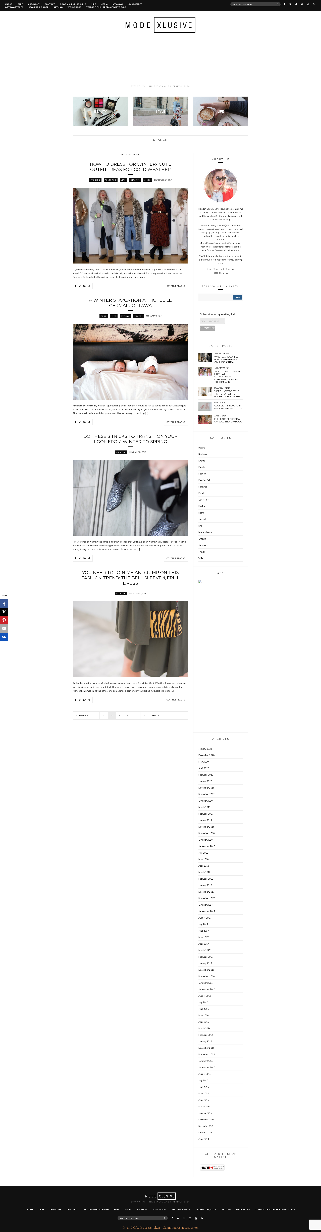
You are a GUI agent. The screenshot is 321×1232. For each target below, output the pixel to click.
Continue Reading (176, 286)
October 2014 (205, 1132)
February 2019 (205, 813)
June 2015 (203, 1087)
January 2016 (205, 1041)
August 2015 (204, 1074)
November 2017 (206, 898)
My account (135, 4)
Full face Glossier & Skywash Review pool (228, 420)
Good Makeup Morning (73, 4)
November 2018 (206, 833)
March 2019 (204, 807)
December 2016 (206, 969)
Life (123, 180)
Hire (93, 4)
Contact (50, 4)
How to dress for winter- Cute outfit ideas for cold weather (130, 166)
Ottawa (135, 180)
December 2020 (206, 755)
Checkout (34, 4)
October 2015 (205, 1061)
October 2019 (205, 800)
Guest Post (203, 499)
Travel (139, 316)
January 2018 (205, 885)
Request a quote (38, 7)
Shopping (203, 545)
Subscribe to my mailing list (217, 314)
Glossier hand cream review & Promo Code (228, 407)
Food (104, 316)
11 (144, 715)
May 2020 (203, 761)
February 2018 (205, 878)
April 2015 (203, 1100)
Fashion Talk (204, 480)
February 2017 (205, 956)
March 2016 (204, 1028)
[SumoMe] (4, 637)
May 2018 (203, 859)
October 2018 (205, 839)
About (9, 4)
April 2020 (203, 768)
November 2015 (206, 1054)
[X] (4, 612)
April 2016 (203, 1022)
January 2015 (205, 1113)
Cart (20, 4)
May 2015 (203, 1093)
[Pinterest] (4, 620)
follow (237, 297)
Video (147, 180)
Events (201, 460)
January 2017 (205, 963)
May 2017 (203, 937)
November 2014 (206, 1126)
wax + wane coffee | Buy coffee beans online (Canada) (226, 359)
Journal (202, 519)
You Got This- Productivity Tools (106, 7)
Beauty (201, 447)
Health (201, 506)
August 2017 (204, 917)
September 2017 (206, 911)
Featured (110, 180)
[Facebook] (4, 603)
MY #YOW (118, 4)
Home (201, 512)
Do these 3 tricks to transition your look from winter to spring (130, 439)
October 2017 (205, 904)
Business (202, 454)
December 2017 (206, 891)
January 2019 (205, 820)
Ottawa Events (14, 7)
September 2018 (206, 846)
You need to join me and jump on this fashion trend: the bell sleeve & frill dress (130, 578)
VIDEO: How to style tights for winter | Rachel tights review (227, 394)
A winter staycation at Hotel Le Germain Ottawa (130, 303)
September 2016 (206, 989)
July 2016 (203, 1002)
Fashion (95, 180)
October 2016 (205, 982)
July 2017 (203, 924)
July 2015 (203, 1080)
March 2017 (204, 950)
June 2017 (203, 930)
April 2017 (203, 943)
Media (104, 4)
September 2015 (206, 1067)
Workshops (74, 7)
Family (201, 467)
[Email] (4, 628)
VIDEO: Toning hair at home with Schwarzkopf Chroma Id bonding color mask (227, 376)
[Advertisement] (160, 59)
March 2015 (204, 1106)
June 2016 (203, 1009)
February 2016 (205, 1035)
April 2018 (203, 865)
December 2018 (206, 826)
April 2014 (203, 1139)
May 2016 (203, 1015)
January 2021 (205, 748)
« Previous (82, 715)
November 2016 (206, 976)
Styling (58, 7)
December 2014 (206, 1119)
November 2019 (206, 794)
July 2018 (203, 852)
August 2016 (204, 996)
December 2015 (206, 1048)
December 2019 (206, 787)
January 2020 (205, 781)
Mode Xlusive (205, 532)
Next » (155, 715)
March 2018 (204, 872)
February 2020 (205, 774)
